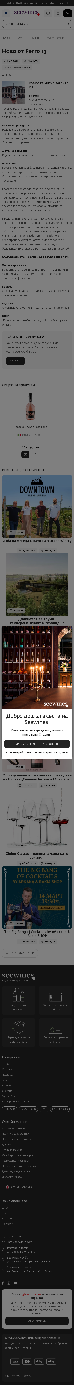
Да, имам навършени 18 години (37, 744)
